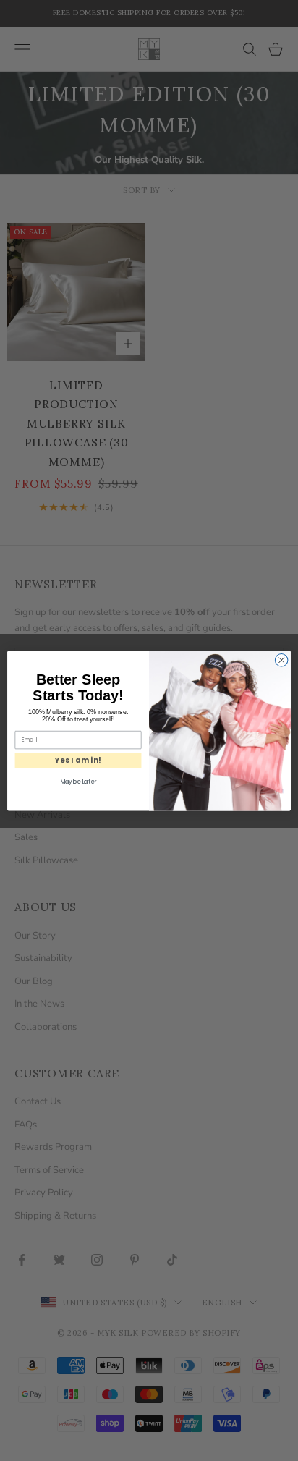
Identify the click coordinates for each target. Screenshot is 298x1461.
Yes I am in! (78, 760)
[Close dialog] (281, 659)
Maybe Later (78, 781)
